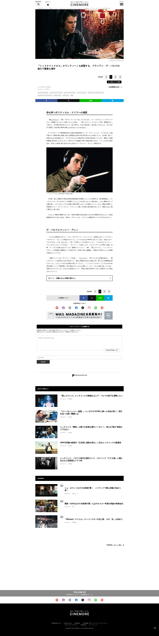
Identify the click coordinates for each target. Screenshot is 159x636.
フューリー (83, 258)
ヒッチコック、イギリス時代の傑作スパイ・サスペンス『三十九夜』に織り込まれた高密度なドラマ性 (91, 459)
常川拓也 (47, 89)
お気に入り (48, 3)
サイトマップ (93, 625)
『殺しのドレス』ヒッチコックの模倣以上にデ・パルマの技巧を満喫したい (91, 396)
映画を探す (38, 3)
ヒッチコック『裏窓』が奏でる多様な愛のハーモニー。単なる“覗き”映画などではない (91, 428)
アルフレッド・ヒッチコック (45, 95)
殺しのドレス (57, 95)
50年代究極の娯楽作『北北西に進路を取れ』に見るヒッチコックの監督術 (90, 442)
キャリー (64, 242)
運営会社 (83, 625)
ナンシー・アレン (81, 92)
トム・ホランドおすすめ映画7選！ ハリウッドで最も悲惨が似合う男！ (93, 489)
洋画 (72, 95)
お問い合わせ (68, 623)
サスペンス (66, 95)
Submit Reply (110, 350)
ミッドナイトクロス (58, 8)
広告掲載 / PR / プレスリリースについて (95, 623)
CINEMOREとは (56, 623)
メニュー (122, 3)
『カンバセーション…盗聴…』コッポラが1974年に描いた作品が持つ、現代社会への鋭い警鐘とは (91, 412)
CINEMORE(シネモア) (42, 8)
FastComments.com (80, 375)
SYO (73, 506)
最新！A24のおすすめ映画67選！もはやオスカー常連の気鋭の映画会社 (94, 503)
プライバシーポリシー (71, 625)
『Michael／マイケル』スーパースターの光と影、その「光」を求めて (94, 519)
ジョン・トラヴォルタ (69, 92)
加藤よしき (75, 493)
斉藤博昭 (70, 399)
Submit (43, 362)
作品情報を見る (114, 87)
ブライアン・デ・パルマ (56, 92)
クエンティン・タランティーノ (96, 92)
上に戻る (155, 628)
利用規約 (39, 330)
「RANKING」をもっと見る (113, 545)
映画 (51, 8)
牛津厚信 (70, 432)
